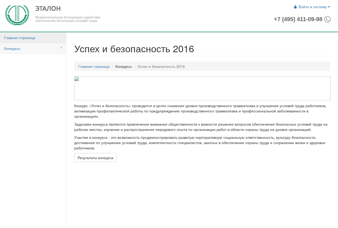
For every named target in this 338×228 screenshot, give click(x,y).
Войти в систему (313, 6)
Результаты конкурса (95, 157)
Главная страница (19, 37)
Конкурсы (12, 48)
